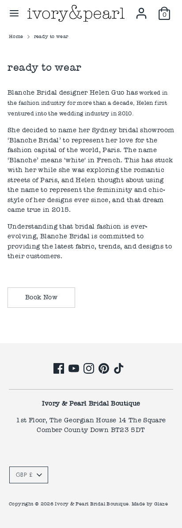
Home (16, 36)
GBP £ (24, 475)
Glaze (161, 504)
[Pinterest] (104, 368)
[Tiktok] (119, 368)
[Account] (141, 9)
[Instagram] (88, 368)
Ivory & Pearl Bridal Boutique (92, 504)
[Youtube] (73, 368)
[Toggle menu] (14, 13)
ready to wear (51, 36)
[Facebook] (58, 368)
